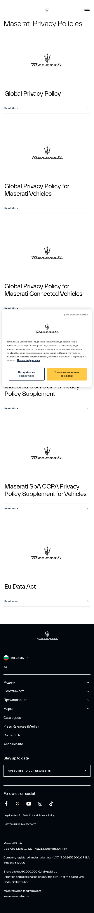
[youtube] (28, 804)
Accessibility (13, 744)
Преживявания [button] (15, 700)
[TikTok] (51, 804)
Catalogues (12, 718)
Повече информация (28, 360)
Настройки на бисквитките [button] (19, 824)
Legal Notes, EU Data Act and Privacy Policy (28, 815)
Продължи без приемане (75, 314)
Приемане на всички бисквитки (66, 374)
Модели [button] (9, 682)
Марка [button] (8, 709)
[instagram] (40, 803)
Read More (11, 108)
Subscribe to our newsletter (30, 770)
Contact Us (12, 735)
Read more (11, 601)
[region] (47, 348)
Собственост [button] (13, 691)
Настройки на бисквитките (26, 374)
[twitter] (17, 803)
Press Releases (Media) (20, 726)
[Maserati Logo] (47, 10)
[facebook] (6, 804)
